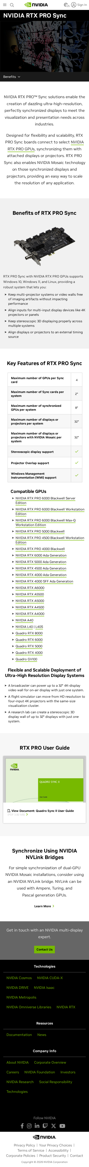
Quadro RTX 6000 (29, 640)
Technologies (17, 1091)
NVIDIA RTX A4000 (30, 614)
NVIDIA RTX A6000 (30, 588)
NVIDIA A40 (24, 620)
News (41, 1034)
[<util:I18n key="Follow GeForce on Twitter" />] (53, 1126)
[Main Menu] (4, 5)
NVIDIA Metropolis (21, 997)
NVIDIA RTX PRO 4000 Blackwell (40, 549)
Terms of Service (30, 1150)
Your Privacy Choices (55, 1145)
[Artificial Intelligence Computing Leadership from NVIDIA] (36, 5)
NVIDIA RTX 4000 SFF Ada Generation (44, 581)
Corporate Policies (20, 1155)
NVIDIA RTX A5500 (30, 594)
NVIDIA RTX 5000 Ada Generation (41, 562)
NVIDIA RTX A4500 (30, 607)
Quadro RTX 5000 (29, 646)
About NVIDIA (17, 1062)
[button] (65, 6)
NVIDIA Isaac (44, 987)
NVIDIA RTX (66, 1007)
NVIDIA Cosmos (19, 978)
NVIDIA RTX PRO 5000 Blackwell (40, 531)
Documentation (19, 1034)
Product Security (52, 1155)
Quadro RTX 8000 (29, 633)
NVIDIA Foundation (39, 1072)
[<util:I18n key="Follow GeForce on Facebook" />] (22, 1126)
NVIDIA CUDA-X (50, 978)
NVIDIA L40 (24, 627)
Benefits (9, 77)
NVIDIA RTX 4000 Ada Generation (41, 575)
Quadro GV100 (26, 659)
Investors (67, 1072)
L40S (39, 627)
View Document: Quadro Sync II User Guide (41, 812)
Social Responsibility (55, 1082)
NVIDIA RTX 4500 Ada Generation (41, 568)
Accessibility (58, 1150)
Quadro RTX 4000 (29, 653)
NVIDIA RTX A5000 (30, 601)
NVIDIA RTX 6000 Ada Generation (41, 555)
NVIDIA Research (20, 1082)
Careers (12, 1072)
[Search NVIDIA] (12, 4)
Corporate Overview (50, 1062)
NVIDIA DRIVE (17, 987)
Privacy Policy (24, 1145)
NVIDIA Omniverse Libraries (28, 1007)
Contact (76, 1155)
